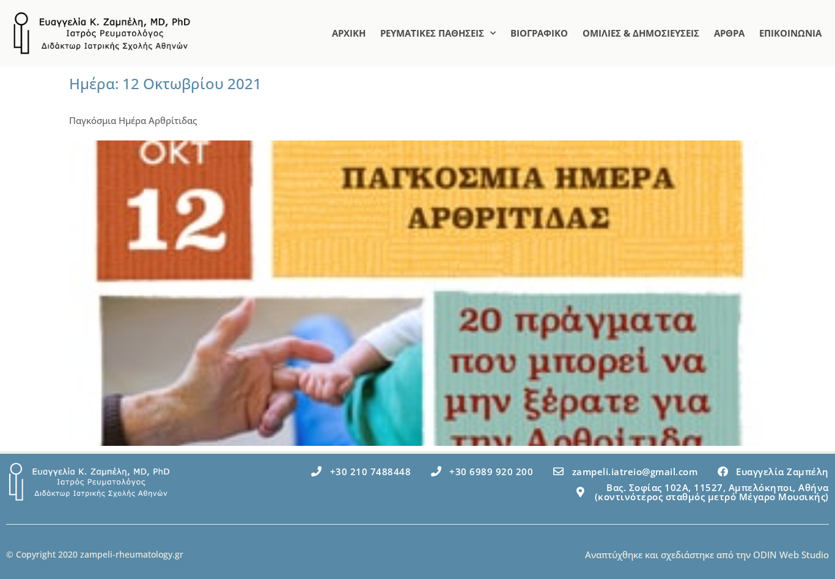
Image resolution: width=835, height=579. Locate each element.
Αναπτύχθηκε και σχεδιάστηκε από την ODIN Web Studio (707, 554)
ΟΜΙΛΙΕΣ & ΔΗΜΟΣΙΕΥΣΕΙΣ (641, 33)
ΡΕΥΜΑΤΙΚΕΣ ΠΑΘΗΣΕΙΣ (432, 33)
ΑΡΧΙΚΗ (349, 33)
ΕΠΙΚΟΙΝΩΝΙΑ (790, 33)
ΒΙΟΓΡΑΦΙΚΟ (539, 33)
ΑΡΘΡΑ (729, 33)
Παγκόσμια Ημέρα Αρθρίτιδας (133, 120)
